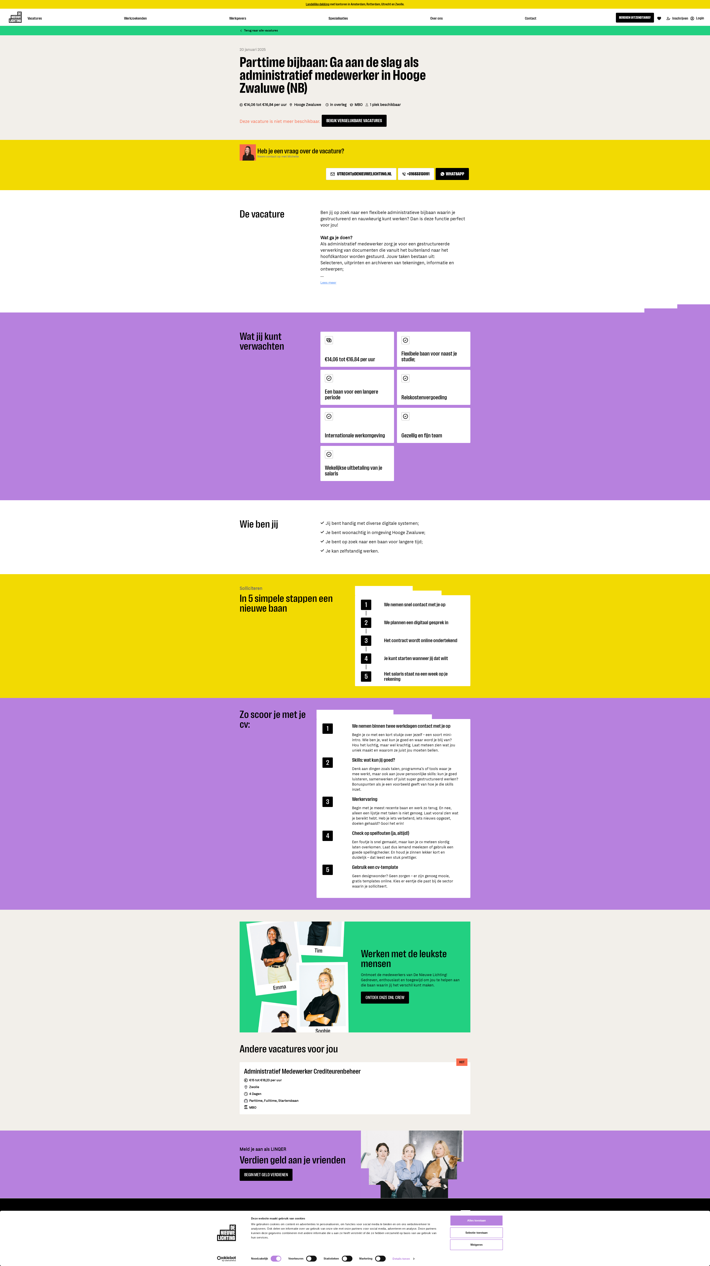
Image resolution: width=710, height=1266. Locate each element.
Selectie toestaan (476, 1232)
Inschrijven (680, 18)
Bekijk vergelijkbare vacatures (354, 120)
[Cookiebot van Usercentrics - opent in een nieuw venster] (226, 1259)
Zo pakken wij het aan (377, 4)
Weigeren (476, 1244)
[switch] (311, 1259)
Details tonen (401, 1258)
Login (700, 18)
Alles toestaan (476, 1220)
